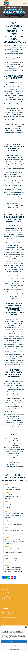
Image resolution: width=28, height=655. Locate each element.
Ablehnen (14, 645)
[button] (26, 627)
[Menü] (24, 3)
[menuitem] (24, 3)
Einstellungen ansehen (14, 649)
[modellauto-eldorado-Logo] (11, 3)
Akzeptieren (14, 641)
